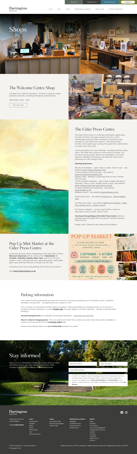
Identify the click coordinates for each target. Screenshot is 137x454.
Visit (51, 9)
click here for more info (84, 316)
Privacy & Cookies (29, 445)
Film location (94, 425)
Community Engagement (98, 427)
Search (128, 2)
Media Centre (94, 438)
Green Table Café (55, 421)
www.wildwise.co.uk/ (110, 192)
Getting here (18, 105)
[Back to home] (18, 9)
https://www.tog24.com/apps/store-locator (93, 186)
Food (68, 9)
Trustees (92, 434)
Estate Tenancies (116, 9)
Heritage (92, 423)
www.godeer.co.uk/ (83, 190)
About (92, 419)
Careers (92, 432)
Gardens (32, 423)
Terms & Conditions (15, 445)
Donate (74, 2)
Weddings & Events (83, 9)
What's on (99, 9)
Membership (92, 2)
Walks (31, 425)
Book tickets (110, 2)
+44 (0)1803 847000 (17, 425)
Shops (31, 427)
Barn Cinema (33, 430)
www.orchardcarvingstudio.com (88, 174)
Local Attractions (35, 434)
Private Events (74, 427)
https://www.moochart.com (94, 170)
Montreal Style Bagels (56, 423)
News (91, 421)
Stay (59, 9)
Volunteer (93, 436)
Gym (30, 432)
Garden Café (53, 425)
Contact (92, 440)
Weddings (73, 421)
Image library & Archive (97, 430)
